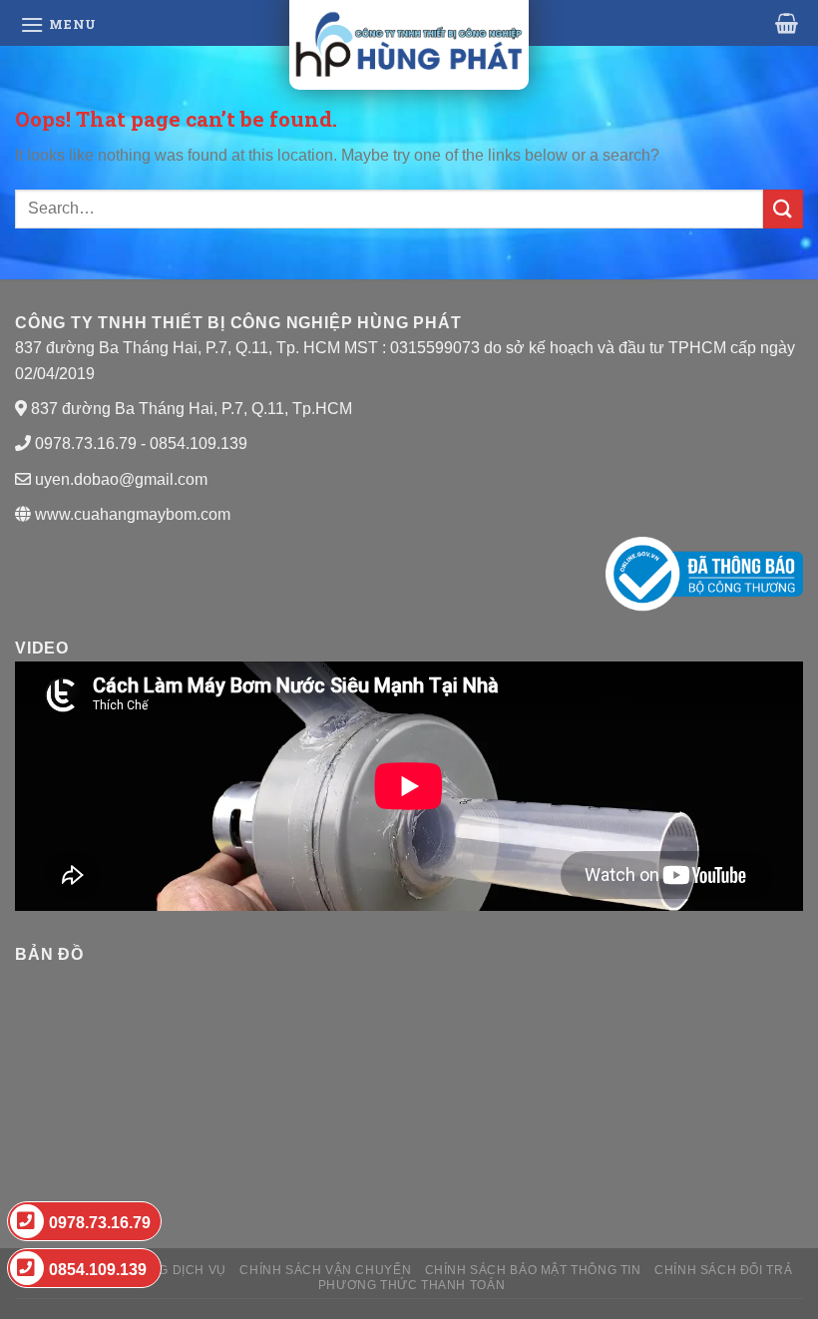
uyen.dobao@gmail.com (121, 479)
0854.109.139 (98, 1269)
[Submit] (783, 209)
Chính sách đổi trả (723, 1270)
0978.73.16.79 (100, 1222)
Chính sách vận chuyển (325, 1270)
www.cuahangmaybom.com (130, 514)
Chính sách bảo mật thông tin (533, 1270)
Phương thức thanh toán (411, 1285)
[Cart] (786, 23)
